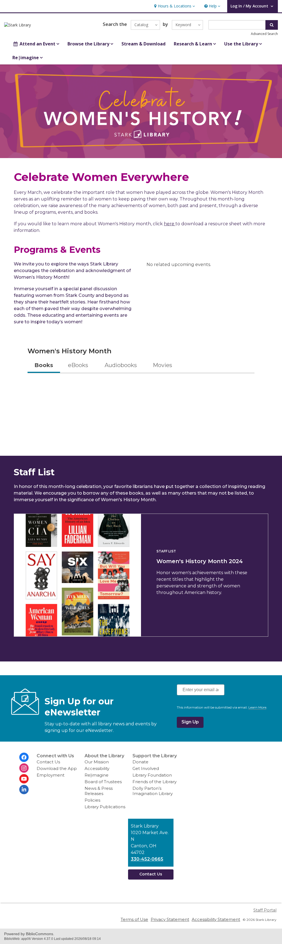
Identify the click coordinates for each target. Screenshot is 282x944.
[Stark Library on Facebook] (24, 757)
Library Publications (105, 806)
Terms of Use (134, 919)
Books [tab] (43, 365)
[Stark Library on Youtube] (24, 778)
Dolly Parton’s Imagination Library (152, 791)
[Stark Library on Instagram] (24, 768)
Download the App (57, 768)
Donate (140, 761)
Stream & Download (143, 44)
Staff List (166, 551)
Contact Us (48, 761)
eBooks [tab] (78, 365)
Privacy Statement (170, 919)
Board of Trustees (103, 781)
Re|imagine (97, 775)
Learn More (257, 707)
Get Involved (145, 768)
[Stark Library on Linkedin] (24, 789)
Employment (50, 775)
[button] (174, 6)
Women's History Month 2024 (199, 561)
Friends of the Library (154, 781)
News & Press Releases (99, 791)
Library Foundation (152, 775)
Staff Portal (264, 910)
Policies (92, 800)
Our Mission (97, 761)
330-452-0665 (147, 859)
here (169, 223)
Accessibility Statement (216, 919)
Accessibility (97, 768)
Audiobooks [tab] (121, 365)
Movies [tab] (162, 365)
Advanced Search (264, 33)
